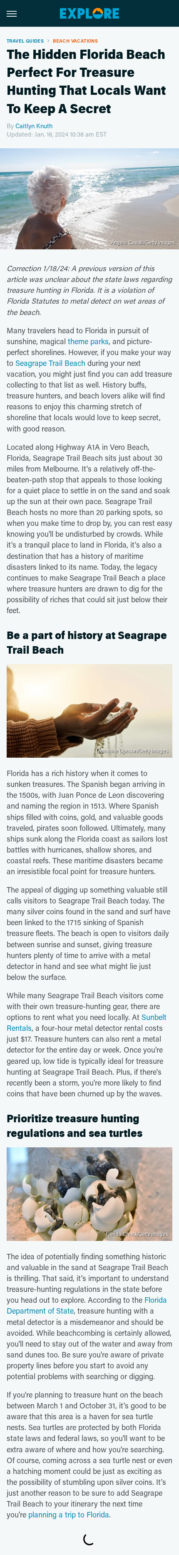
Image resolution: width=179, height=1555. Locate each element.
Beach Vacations (75, 40)
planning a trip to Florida (68, 1514)
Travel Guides (25, 40)
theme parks (88, 341)
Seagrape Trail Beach (50, 363)
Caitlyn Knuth (33, 126)
